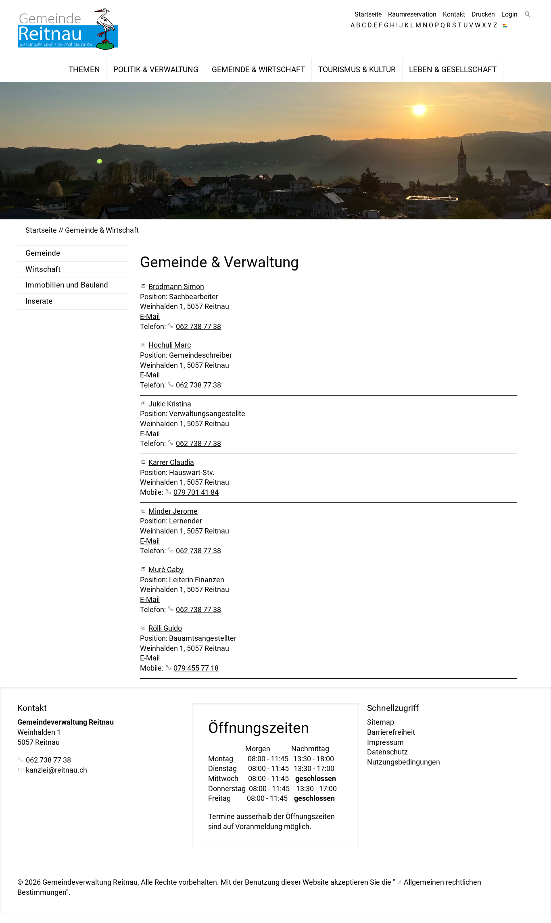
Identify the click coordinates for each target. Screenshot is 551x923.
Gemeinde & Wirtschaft (258, 69)
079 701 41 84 (196, 492)
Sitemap (380, 722)
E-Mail (150, 317)
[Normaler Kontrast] (505, 25)
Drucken (483, 14)
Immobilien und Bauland (66, 285)
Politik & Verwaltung (155, 69)
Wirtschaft (43, 269)
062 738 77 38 (198, 327)
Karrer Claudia (171, 462)
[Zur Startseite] (67, 29)
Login (509, 14)
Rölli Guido (165, 628)
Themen (84, 69)
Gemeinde (42, 253)
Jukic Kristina (169, 404)
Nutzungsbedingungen (403, 762)
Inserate (38, 301)
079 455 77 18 (196, 668)
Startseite (368, 14)
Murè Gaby (166, 570)
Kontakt (454, 14)
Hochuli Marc (169, 345)
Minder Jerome (173, 511)
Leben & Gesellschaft (453, 69)
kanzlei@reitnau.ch (56, 770)
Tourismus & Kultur (357, 69)
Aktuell (39, 69)
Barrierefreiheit (391, 732)
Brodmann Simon (176, 287)
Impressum (385, 742)
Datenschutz (387, 752)
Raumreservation (412, 14)
